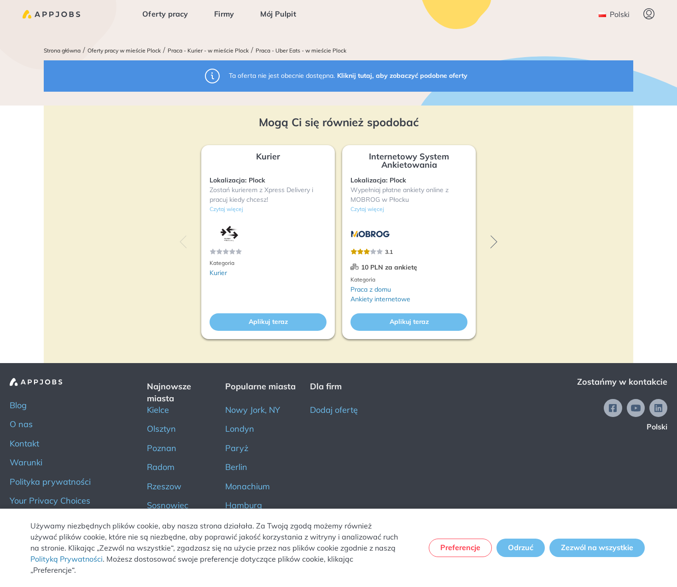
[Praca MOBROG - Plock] (370, 234)
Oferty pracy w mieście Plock (124, 50)
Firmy (224, 13)
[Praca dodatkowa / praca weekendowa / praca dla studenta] (51, 14)
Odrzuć (520, 547)
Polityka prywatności (50, 481)
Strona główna (62, 50)
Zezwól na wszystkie (597, 547)
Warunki (26, 462)
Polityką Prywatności (66, 559)
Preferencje (460, 547)
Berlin (236, 467)
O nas (21, 424)
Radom (161, 467)
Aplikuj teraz (268, 321)
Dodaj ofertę (334, 410)
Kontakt (24, 443)
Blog (18, 405)
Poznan (161, 448)
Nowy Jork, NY (252, 410)
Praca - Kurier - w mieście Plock (208, 50)
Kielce (158, 410)
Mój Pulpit (278, 13)
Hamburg (243, 505)
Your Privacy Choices (50, 500)
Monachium (247, 486)
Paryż (236, 448)
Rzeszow (164, 486)
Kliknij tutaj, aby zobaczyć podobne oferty (402, 75)
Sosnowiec (167, 505)
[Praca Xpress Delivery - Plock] (229, 234)
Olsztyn (161, 428)
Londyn (239, 428)
